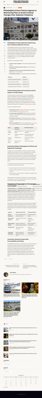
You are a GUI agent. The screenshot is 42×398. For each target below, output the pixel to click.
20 (6, 383)
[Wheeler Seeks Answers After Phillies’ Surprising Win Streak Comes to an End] (12, 287)
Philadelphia (11, 259)
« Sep (4, 387)
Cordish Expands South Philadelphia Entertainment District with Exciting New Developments (30, 266)
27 (6, 385)
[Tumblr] (5, 61)
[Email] (5, 56)
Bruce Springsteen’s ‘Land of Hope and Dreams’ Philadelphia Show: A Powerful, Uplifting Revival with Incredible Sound (22, 348)
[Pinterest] (5, 53)
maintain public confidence (30, 104)
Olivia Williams (9, 7)
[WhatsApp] (5, 72)
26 (35, 383)
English (6, 323)
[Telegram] (5, 69)
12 (35, 380)
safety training (26, 169)
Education (20, 7)
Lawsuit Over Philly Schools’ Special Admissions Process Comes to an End (23, 353)
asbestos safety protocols (23, 111)
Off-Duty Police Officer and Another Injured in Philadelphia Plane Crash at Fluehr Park (30, 296)
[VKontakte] (5, 66)
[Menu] (4, 2)
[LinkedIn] (5, 50)
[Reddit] (5, 64)
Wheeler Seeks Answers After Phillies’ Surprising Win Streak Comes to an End (12, 295)
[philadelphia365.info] (21, 1)
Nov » (7, 387)
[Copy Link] (5, 58)
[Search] (37, 2)
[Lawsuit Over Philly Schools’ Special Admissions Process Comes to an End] (6, 355)
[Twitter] (5, 48)
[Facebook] (5, 45)
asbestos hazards (16, 56)
